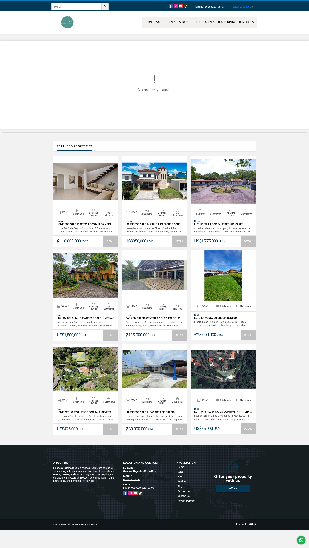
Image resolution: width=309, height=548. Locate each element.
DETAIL (111, 241)
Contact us (246, 22)
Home (149, 22)
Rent (180, 476)
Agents (210, 22)
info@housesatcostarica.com (139, 487)
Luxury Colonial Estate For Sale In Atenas (85, 318)
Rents (172, 22)
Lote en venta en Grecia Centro (215, 318)
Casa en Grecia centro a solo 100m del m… (154, 318)
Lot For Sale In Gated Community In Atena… (223, 411)
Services (185, 22)
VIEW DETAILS (86, 181)
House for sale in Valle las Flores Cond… (154, 224)
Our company (227, 22)
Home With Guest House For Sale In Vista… (85, 412)
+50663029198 (211, 6)
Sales (160, 22)
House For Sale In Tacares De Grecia (150, 412)
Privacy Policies (186, 500)
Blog (198, 22)
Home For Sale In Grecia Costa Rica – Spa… (85, 224)
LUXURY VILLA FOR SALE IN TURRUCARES (218, 224)
